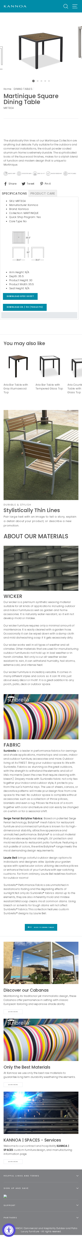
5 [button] (49, 81)
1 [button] (33, 81)
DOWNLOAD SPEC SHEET (20, 296)
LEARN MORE (13, 1161)
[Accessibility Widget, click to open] (9, 1230)
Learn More (13, 1012)
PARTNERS (10, 1217)
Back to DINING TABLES (43, 927)
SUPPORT (10, 1205)
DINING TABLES (23, 89)
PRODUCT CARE (42, 193)
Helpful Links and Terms (21, 1175)
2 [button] (38, 81)
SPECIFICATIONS (14, 193)
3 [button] (42, 81)
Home (7, 89)
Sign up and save (16, 1188)
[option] (41, 45)
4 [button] (45, 81)
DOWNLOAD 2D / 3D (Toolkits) (25, 307)
